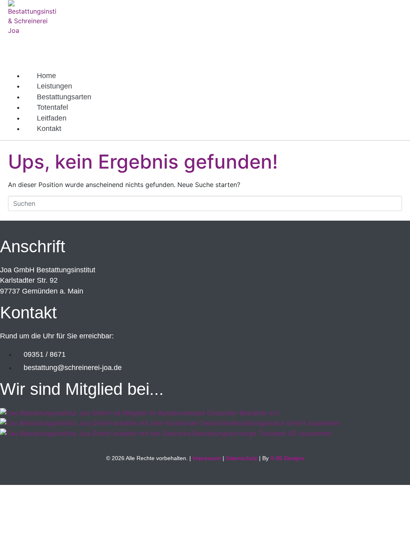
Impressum (207, 458)
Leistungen (54, 86)
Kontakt (49, 129)
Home (46, 76)
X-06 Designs (287, 458)
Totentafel (52, 107)
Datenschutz (241, 458)
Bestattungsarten (64, 97)
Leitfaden (51, 118)
